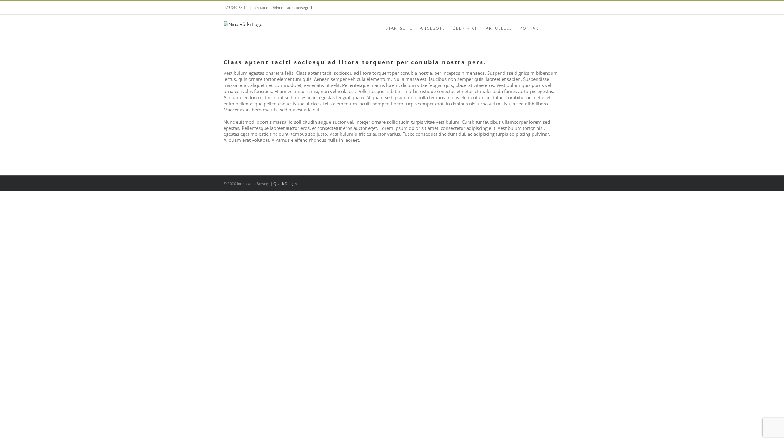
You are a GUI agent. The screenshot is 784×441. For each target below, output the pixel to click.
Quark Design (285, 183)
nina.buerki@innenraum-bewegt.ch (283, 7)
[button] (551, 28)
